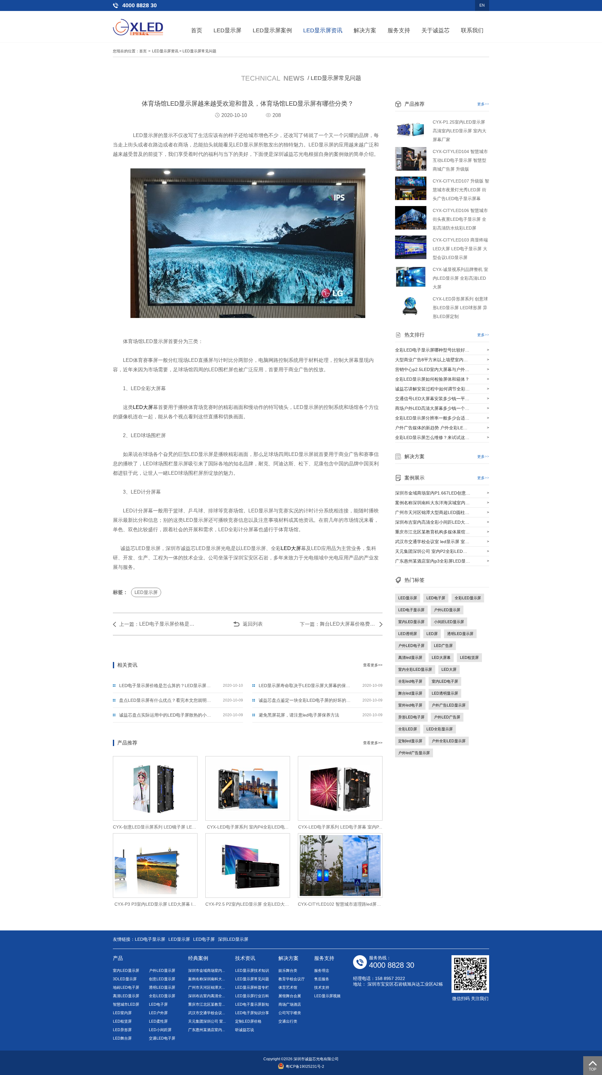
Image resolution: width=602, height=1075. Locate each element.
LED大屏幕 (441, 657)
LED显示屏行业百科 (252, 996)
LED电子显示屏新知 (252, 1004)
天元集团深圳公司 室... (207, 1021)
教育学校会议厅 (291, 979)
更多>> (483, 104)
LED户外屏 (158, 1013)
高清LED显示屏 (126, 996)
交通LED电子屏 (162, 1038)
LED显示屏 (227, 30)
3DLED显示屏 (125, 979)
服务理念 (321, 970)
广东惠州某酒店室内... (206, 1030)
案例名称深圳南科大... (206, 979)
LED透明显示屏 (445, 693)
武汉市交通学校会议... (206, 1013)
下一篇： (310, 624)
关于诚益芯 (435, 30)
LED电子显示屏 (411, 610)
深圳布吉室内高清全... (206, 996)
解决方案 (365, 30)
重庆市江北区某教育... (206, 1004)
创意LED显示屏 (162, 979)
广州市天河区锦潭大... (206, 987)
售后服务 (321, 979)
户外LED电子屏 (411, 645)
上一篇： (129, 624)
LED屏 (432, 634)
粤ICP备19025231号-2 (305, 1066)
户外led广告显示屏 (414, 753)
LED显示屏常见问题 (199, 51)
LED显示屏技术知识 (252, 970)
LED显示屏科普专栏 (252, 987)
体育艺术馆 (287, 987)
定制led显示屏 (410, 741)
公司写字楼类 (289, 1013)
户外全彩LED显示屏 (449, 741)
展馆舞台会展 (289, 996)
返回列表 (253, 624)
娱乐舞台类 (287, 970)
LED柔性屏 (158, 1021)
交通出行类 (287, 1021)
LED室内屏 (122, 1013)
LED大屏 (143, 407)
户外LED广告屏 (447, 717)
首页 (196, 30)
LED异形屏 (122, 1030)
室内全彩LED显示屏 (415, 669)
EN (482, 5)
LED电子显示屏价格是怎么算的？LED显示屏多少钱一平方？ (167, 624)
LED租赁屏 (469, 657)
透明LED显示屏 (460, 634)
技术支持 (321, 987)
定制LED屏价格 (248, 1021)
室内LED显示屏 (411, 622)
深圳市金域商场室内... (206, 970)
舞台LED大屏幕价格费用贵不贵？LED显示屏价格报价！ (348, 624)
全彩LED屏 (407, 729)
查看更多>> (373, 665)
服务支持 (399, 30)
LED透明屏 (407, 634)
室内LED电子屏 (445, 681)
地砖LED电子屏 (126, 987)
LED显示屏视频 (327, 996)
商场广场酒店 (289, 1004)
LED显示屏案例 (272, 30)
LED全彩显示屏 (439, 729)
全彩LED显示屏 (468, 598)
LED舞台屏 (122, 1038)
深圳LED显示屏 (233, 939)
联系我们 (472, 30)
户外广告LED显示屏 (449, 705)
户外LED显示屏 (447, 610)
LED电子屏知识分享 (252, 1013)
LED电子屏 (435, 598)
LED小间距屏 (160, 1030)
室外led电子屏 (410, 705)
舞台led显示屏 (410, 693)
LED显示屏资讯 (322, 30)
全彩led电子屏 (410, 681)
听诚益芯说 (244, 1030)
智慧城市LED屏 (126, 1004)
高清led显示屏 (410, 657)
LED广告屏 (443, 645)
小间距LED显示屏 (449, 622)
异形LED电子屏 (411, 717)
